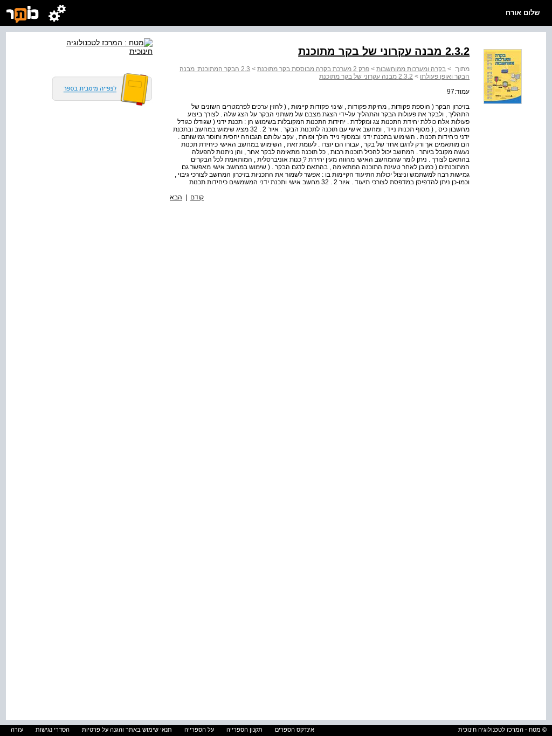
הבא (176, 197)
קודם (197, 197)
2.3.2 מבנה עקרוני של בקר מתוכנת (366, 76)
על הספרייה (199, 729)
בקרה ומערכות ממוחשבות (411, 69)
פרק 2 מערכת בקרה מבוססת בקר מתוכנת (313, 69)
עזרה (17, 729)
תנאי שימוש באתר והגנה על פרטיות (127, 729)
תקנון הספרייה (244, 729)
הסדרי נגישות (53, 729)
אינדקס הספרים (294, 729)
